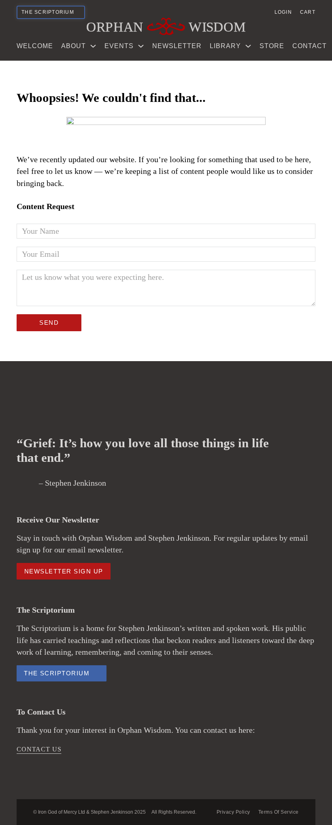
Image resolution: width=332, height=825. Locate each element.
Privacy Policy (233, 812)
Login (283, 12)
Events (119, 45)
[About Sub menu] (93, 46)
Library (225, 45)
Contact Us (39, 749)
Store (272, 45)
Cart (307, 12)
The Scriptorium (56, 673)
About (73, 45)
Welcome (35, 45)
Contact (309, 45)
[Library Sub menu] (248, 46)
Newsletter (177, 45)
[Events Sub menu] (141, 46)
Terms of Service (278, 812)
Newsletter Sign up (63, 571)
